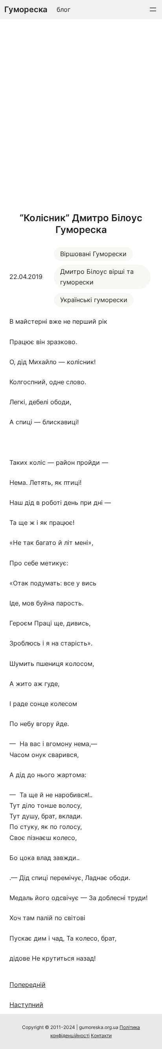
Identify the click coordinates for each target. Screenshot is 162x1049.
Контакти (101, 1035)
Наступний (26, 1005)
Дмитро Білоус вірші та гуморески (97, 277)
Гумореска (25, 9)
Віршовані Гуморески (93, 254)
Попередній (27, 984)
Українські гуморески (93, 300)
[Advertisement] (81, 113)
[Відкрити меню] (153, 9)
